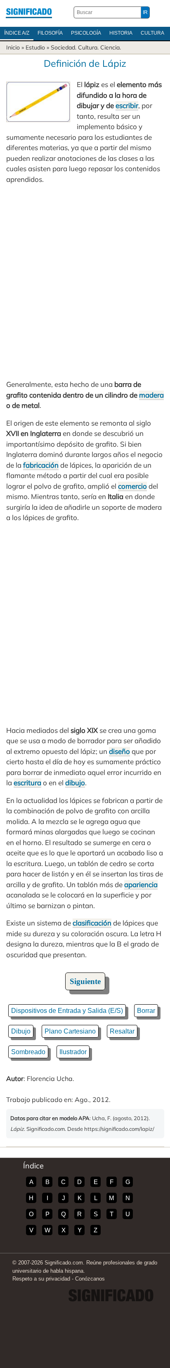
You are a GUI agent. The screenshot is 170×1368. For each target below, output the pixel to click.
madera (151, 395)
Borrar (146, 1010)
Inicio (13, 47)
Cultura (152, 33)
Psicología (86, 33)
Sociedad (63, 47)
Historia (120, 33)
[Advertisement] (85, 282)
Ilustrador (73, 1051)
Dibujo (21, 1031)
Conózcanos (90, 1279)
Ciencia (110, 47)
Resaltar (122, 1031)
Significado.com (29, 12)
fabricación (41, 465)
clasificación (92, 922)
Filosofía (50, 33)
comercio (132, 486)
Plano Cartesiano (70, 1031)
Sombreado (28, 1051)
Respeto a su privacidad (41, 1279)
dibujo (75, 782)
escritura (27, 782)
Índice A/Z (16, 33)
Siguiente (85, 981)
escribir (127, 105)
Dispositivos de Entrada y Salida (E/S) (67, 1010)
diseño (119, 751)
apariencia (141, 884)
